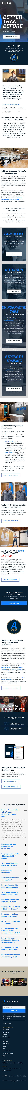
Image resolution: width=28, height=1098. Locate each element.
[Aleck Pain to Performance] (6, 3)
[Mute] (20, 79)
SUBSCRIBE (14, 1010)
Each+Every (14, 1081)
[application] (14, 75)
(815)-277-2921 (7, 1070)
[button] (14, 75)
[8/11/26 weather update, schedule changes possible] (22, 982)
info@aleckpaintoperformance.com (12, 1068)
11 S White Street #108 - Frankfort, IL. (13, 1063)
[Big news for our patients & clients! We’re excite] (14, 982)
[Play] (5, 79)
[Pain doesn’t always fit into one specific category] (5, 982)
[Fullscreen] (23, 79)
